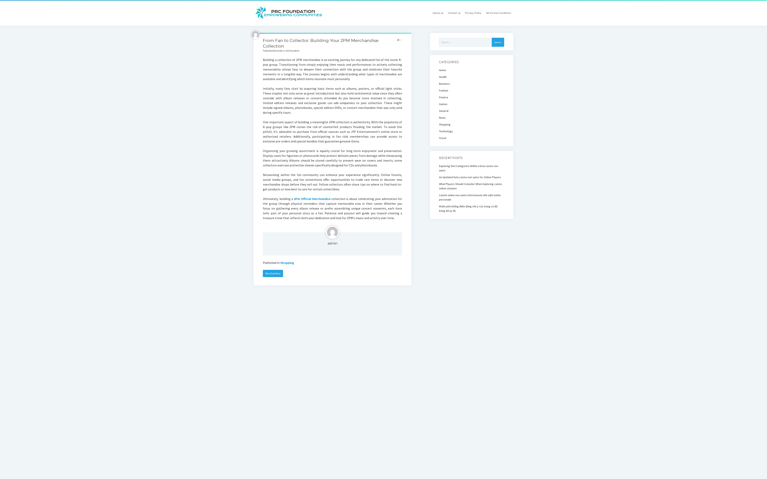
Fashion (443, 90)
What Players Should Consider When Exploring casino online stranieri (470, 186)
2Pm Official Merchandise (312, 199)
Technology (446, 131)
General (443, 111)
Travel (442, 138)
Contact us (454, 12)
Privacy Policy (473, 12)
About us (438, 12)
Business (444, 83)
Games (443, 104)
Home (442, 70)
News (442, 117)
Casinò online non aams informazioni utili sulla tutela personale (470, 197)
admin (333, 243)
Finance (443, 97)
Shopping (287, 263)
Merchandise (273, 273)
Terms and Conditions (498, 12)
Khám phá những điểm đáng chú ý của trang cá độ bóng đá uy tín (468, 209)
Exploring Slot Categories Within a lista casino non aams (468, 168)
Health (443, 77)
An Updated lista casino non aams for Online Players (470, 177)
